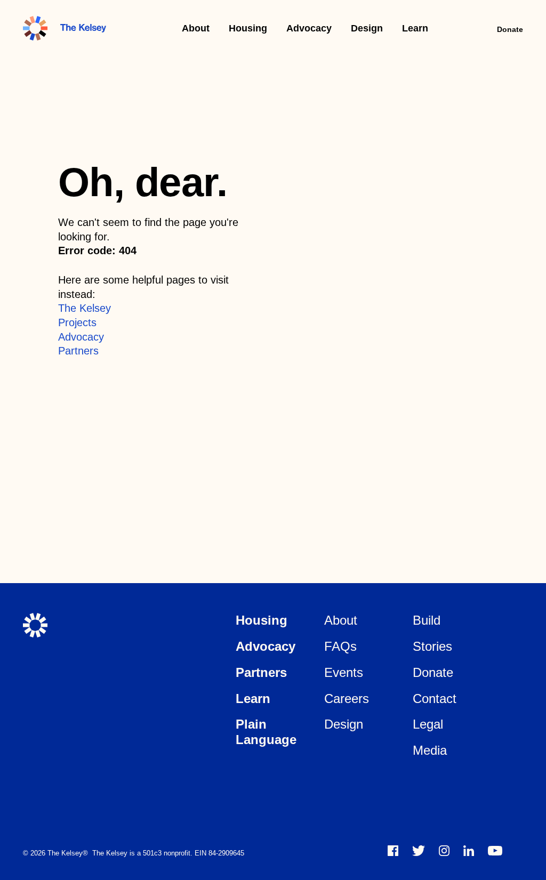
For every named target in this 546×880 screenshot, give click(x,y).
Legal (428, 724)
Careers (346, 698)
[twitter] (418, 850)
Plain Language (266, 732)
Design (367, 28)
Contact (434, 698)
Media (430, 750)
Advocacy (309, 28)
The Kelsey (84, 308)
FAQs (340, 646)
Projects (77, 322)
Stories (432, 646)
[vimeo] (495, 850)
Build (426, 620)
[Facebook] (393, 850)
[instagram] (444, 850)
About (196, 28)
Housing (248, 28)
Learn (415, 28)
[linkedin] (468, 850)
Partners (78, 351)
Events (343, 672)
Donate (510, 29)
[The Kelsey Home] (35, 625)
